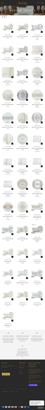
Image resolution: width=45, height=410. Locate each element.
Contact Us (21, 373)
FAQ (20, 369)
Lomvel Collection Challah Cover (37, 60)
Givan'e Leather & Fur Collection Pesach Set (37, 217)
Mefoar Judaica (8, 57)
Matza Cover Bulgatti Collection (22, 148)
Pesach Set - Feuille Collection (7, 59)
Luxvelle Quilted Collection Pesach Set (37, 239)
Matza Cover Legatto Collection (8, 104)
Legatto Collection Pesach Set (22, 36)
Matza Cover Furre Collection (22, 127)
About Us (21, 371)
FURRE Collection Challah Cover (8, 82)
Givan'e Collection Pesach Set (7, 238)
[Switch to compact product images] (6, 17)
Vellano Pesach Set (37, 261)
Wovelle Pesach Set (7, 261)
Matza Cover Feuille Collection (7, 148)
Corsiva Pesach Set (7, 304)
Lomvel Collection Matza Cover (22, 216)
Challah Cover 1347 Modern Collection (37, 172)
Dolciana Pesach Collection (8, 36)
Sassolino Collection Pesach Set (22, 59)
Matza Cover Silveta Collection (22, 104)
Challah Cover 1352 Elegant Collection (8, 172)
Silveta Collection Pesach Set (22, 81)
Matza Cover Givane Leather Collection (37, 105)
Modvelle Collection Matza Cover (8, 217)
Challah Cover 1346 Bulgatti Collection (8, 194)
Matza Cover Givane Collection (7, 127)
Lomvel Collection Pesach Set (22, 238)
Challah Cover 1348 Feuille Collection (22, 172)
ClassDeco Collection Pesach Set (37, 37)
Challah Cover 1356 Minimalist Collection (37, 149)
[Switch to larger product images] (2, 17)
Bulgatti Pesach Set (7, 325)
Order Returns (22, 365)
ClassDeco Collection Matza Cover (37, 194)
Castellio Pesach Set (22, 261)
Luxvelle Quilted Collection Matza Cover (22, 194)
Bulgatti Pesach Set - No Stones (22, 282)
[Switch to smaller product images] (4, 17)
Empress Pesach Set (37, 304)
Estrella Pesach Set (7, 282)
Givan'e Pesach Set (37, 282)
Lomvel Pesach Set (22, 304)
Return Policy (21, 367)
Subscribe (6, 374)
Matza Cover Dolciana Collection (37, 82)
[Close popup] (43, 401)
